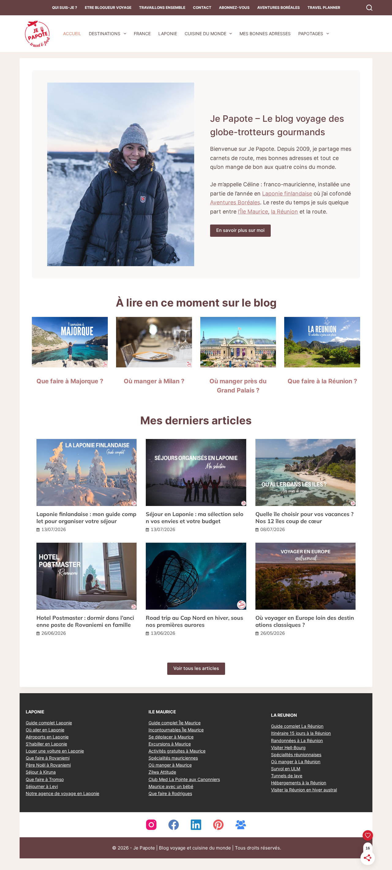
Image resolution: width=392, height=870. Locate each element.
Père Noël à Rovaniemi (48, 765)
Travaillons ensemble (162, 7)
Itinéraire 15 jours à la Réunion (301, 733)
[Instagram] (151, 825)
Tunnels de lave (286, 775)
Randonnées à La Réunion (297, 740)
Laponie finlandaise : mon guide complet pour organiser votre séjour (86, 518)
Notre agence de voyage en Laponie (62, 793)
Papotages (310, 33)
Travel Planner (323, 7)
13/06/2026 (163, 633)
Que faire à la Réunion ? (322, 381)
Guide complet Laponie (49, 722)
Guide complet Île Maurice (175, 722)
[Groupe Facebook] (241, 825)
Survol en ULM (285, 768)
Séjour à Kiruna (41, 772)
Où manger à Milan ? (154, 381)
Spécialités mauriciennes (173, 757)
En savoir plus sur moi (240, 230)
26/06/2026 (53, 633)
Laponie (167, 33)
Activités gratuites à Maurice (177, 750)
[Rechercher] (369, 8)
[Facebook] (173, 825)
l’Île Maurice (253, 211)
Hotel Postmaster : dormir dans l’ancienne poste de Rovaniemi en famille (85, 621)
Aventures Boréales (278, 7)
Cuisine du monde (205, 33)
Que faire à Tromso (45, 779)
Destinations (104, 33)
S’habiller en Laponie (46, 743)
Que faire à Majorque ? (69, 381)
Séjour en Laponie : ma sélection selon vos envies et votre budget (194, 518)
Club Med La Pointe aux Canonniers (184, 779)
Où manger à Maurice (170, 765)
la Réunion (284, 211)
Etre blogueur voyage (108, 7)
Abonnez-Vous (234, 7)
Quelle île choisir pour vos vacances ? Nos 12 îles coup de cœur (304, 518)
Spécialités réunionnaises (296, 754)
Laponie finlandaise (287, 193)
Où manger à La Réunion (295, 761)
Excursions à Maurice (170, 743)
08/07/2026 (272, 529)
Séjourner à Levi (42, 786)
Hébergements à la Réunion (298, 782)
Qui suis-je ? (64, 7)
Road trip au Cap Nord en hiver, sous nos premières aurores (194, 621)
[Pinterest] (218, 825)
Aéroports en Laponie (47, 736)
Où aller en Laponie (45, 729)
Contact (202, 7)
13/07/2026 (53, 529)
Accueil (72, 33)
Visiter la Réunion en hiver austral (304, 789)
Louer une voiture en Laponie (55, 750)
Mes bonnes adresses (265, 33)
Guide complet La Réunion (297, 726)
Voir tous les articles (196, 668)
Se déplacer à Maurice (171, 736)
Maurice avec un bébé (171, 786)
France (142, 33)
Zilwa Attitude (162, 772)
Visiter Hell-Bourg (288, 747)
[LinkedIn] (196, 825)
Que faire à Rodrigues (170, 793)
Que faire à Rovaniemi (48, 757)
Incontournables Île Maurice (176, 729)
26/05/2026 (272, 633)
